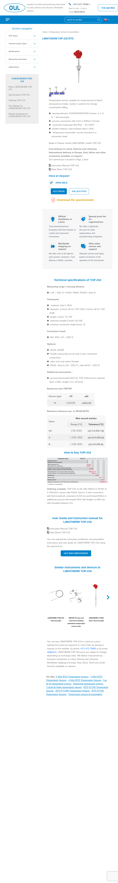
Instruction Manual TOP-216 (65, 165)
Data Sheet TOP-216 (61, 169)
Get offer (59, 191)
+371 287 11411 (80, 13)
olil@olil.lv (79, 11)
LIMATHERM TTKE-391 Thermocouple (56, 619)
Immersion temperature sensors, (88, 683)
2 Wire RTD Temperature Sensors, (72, 676)
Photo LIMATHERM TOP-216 (21, 88)
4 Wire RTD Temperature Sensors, (85, 680)
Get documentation (76, 553)
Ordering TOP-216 (17, 100)
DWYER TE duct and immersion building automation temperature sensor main (76, 622)
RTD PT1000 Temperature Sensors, (72, 690)
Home (44, 32)
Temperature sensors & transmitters (64, 32)
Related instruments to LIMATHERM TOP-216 (19, 115)
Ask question (108, 7)
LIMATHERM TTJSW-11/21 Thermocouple (96, 619)
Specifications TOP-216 (19, 95)
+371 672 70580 (81, 4)
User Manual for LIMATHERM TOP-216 (19, 107)
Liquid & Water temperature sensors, (64, 687)
